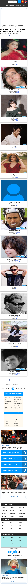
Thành (3, 537)
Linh (20, 537)
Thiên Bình (16, 423)
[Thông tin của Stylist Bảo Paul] (14, 285)
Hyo (14, 146)
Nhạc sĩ (14, 260)
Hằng (11, 543)
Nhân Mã (16, 425)
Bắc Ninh (14, 64)
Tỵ (19, 531)
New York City (14, 261)
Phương (3, 546)
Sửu (11, 528)
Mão (3, 531)
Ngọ (3, 522)
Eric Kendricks (14, 231)
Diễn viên (12, 5)
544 (6, 388)
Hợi (20, 525)
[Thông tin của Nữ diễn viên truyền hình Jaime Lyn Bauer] (14, 201)
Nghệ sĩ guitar (14, 91)
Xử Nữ (6, 423)
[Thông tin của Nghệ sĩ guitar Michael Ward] (14, 88)
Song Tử (15, 419)
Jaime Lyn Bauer (14, 202)
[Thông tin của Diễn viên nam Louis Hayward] (14, 370)
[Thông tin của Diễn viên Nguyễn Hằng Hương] (14, 342)
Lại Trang (14, 61)
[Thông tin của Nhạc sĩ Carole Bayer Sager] (14, 257)
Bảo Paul (14, 287)
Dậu (2, 525)
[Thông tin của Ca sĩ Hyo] (14, 144)
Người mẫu (17, 5)
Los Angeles (14, 92)
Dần (20, 528)
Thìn (11, 531)
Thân (20, 522)
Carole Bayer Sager (14, 259)
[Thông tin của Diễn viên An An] (14, 172)
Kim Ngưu (7, 419)
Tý (2, 528)
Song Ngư (7, 417)
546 (11, 388)
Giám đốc (14, 316)
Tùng (11, 537)
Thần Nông (7, 425)
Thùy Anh (14, 118)
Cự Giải (6, 421)
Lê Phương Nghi (17, 399)
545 (8, 388)
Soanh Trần (7, 410)
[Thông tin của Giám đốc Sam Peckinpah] (14, 313)
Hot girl (7, 5)
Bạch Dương (16, 417)
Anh (20, 543)
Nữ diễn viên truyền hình (14, 204)
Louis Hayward (14, 372)
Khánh (11, 546)
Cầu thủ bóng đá (14, 232)
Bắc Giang (14, 346)
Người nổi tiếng (3, 33)
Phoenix (14, 205)
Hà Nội (14, 149)
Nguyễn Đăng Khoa (18, 407)
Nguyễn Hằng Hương (14, 343)
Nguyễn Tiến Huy (8, 407)
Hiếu (20, 540)
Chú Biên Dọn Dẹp (9, 408)
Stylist (14, 288)
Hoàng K (15, 401)
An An (14, 174)
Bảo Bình (16, 415)
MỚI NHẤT (22, 5)
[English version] (25, 2)
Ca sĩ (2, 5)
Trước (2, 388)
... (22, 388)
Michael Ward (14, 90)
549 (18, 388)
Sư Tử (15, 421)
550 (21, 388)
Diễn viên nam (14, 373)
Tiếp (25, 388)
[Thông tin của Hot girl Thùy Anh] (14, 116)
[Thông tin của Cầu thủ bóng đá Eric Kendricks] (14, 229)
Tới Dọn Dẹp (16, 408)
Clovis (14, 233)
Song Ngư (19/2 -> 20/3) (13, 33)
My (2, 540)
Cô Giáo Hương (8, 401)
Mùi (11, 522)
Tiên (11, 540)
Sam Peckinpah (14, 315)
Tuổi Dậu (14, 120)
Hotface (14, 63)
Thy (20, 546)
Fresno (14, 318)
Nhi (2, 543)
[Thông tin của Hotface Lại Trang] (14, 60)
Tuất (11, 525)
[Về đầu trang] (27, 584)
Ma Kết (6, 415)
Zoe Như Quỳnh (17, 397)
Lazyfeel (6, 403)
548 (16, 388)
